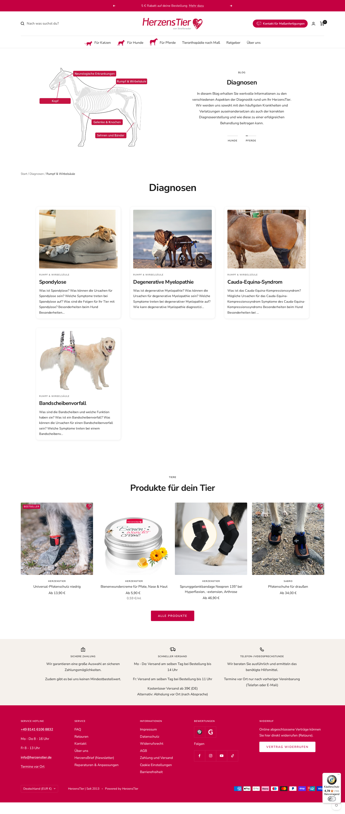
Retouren (81, 736)
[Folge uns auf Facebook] (199, 755)
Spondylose (52, 281)
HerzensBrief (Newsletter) (94, 757)
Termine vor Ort (33, 766)
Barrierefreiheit (151, 772)
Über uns (254, 43)
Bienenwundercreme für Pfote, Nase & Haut (134, 586)
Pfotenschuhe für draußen (288, 586)
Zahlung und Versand (156, 757)
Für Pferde (168, 43)
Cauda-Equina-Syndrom (255, 281)
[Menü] (338, 775)
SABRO (288, 581)
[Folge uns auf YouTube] (221, 755)
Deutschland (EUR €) (37, 789)
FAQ (77, 729)
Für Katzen (102, 43)
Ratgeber (233, 43)
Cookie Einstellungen (156, 765)
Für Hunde (135, 43)
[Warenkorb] (322, 24)
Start (24, 174)
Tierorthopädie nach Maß (201, 43)
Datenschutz (149, 736)
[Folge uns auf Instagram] (210, 755)
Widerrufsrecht (151, 743)
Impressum (148, 729)
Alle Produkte (172, 616)
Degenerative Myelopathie (163, 281)
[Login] (313, 23)
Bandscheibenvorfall (62, 403)
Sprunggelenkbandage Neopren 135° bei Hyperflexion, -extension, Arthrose (211, 589)
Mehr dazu (196, 5)
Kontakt (80, 743)
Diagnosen (37, 174)
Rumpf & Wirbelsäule (54, 274)
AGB (143, 750)
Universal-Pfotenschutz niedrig (57, 586)
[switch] (332, 798)
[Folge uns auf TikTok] (232, 755)
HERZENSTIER (57, 581)
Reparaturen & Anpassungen (96, 765)
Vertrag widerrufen (287, 747)
